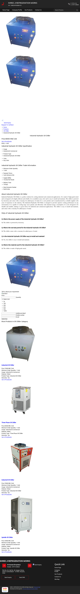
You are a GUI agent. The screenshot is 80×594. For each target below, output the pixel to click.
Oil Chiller (6, 131)
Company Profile (17, 10)
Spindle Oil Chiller (7, 537)
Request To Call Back (8, 125)
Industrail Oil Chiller (8, 480)
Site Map (57, 579)
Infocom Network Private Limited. (30, 588)
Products (6, 129)
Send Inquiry (7, 122)
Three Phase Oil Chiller (9, 422)
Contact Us (38, 10)
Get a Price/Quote (7, 141)
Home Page (5, 10)
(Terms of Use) (37, 587)
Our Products (28, 10)
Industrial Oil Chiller (8, 365)
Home (5, 127)
